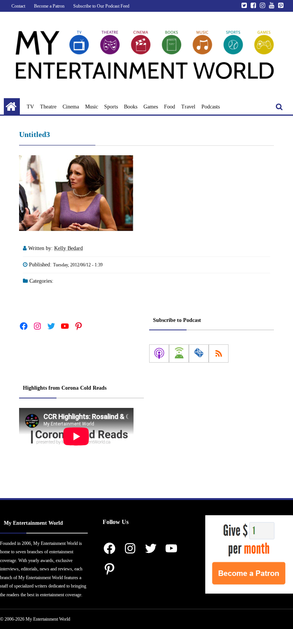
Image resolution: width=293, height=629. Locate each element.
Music (91, 107)
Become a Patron (49, 6)
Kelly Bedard (68, 248)
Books (130, 107)
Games (150, 107)
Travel (188, 107)
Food (169, 107)
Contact (18, 6)
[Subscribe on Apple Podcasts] (159, 353)
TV (30, 107)
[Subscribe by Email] (199, 353)
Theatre (48, 107)
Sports (111, 107)
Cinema (71, 107)
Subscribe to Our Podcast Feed (101, 6)
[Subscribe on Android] (179, 353)
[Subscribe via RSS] (219, 353)
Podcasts (210, 107)
